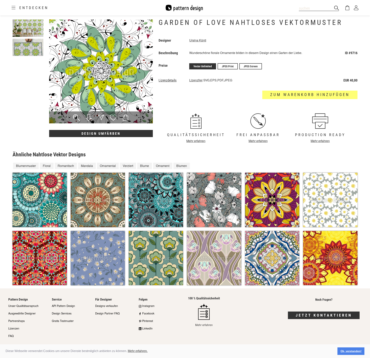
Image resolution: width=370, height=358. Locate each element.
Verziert (128, 165)
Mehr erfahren (195, 141)
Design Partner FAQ (107, 313)
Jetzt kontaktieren (324, 315)
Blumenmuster (26, 165)
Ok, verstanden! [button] (351, 351)
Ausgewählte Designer (22, 313)
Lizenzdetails (168, 80)
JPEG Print (228, 66)
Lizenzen (13, 328)
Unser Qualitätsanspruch (23, 306)
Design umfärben (101, 133)
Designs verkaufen (106, 306)
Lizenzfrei (196, 80)
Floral (47, 165)
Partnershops (16, 321)
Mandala (87, 165)
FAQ (11, 336)
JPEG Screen (251, 66)
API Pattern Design (63, 306)
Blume (144, 165)
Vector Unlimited (202, 66)
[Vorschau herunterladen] (88, 118)
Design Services (61, 313)
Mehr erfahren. (138, 351)
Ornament (162, 165)
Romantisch (66, 165)
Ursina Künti (197, 40)
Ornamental (108, 165)
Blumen (181, 165)
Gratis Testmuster (63, 321)
